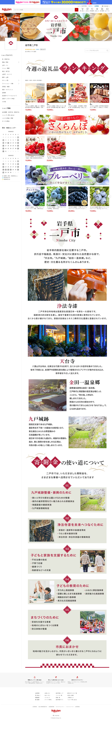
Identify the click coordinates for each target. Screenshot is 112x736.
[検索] (76, 9)
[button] (106, 6)
